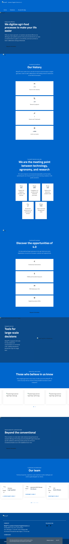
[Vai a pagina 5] (37, 502)
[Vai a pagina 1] (33, 406)
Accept (57, 540)
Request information (11, 46)
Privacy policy (50, 540)
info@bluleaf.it (7, 534)
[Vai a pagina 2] (35, 406)
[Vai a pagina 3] (34, 502)
